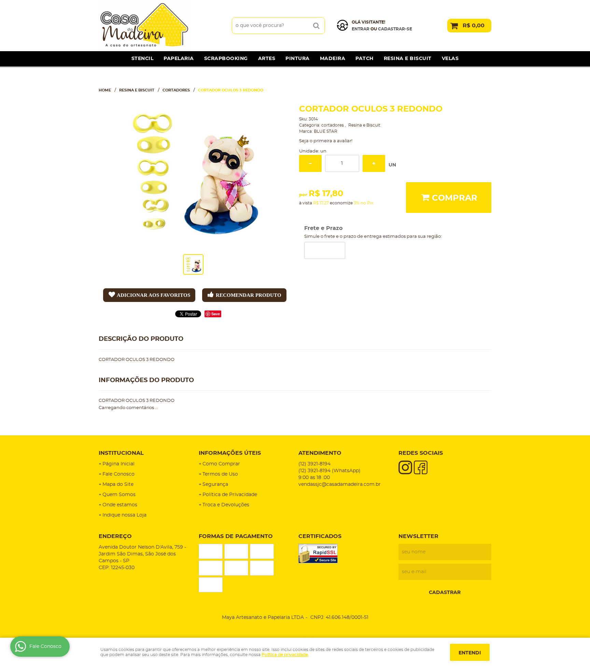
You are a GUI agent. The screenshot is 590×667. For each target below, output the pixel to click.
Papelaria (179, 58)
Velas (450, 58)
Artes (267, 58)
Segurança (215, 484)
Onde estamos (119, 505)
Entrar (360, 29)
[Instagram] (405, 467)
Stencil (142, 58)
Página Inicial (118, 464)
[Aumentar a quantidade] (374, 163)
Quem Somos (119, 494)
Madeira (333, 58)
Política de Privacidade (229, 494)
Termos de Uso (220, 474)
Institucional (121, 453)
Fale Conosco (118, 474)
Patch (364, 58)
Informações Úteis (230, 453)
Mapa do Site (118, 484)
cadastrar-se (395, 29)
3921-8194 (314, 464)
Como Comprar (221, 464)
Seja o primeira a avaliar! (325, 141)
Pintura (297, 58)
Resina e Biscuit (408, 58)
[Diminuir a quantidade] (310, 163)
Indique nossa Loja (124, 515)
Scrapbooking (226, 58)
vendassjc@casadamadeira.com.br (339, 484)
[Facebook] (420, 467)
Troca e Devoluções (225, 505)
